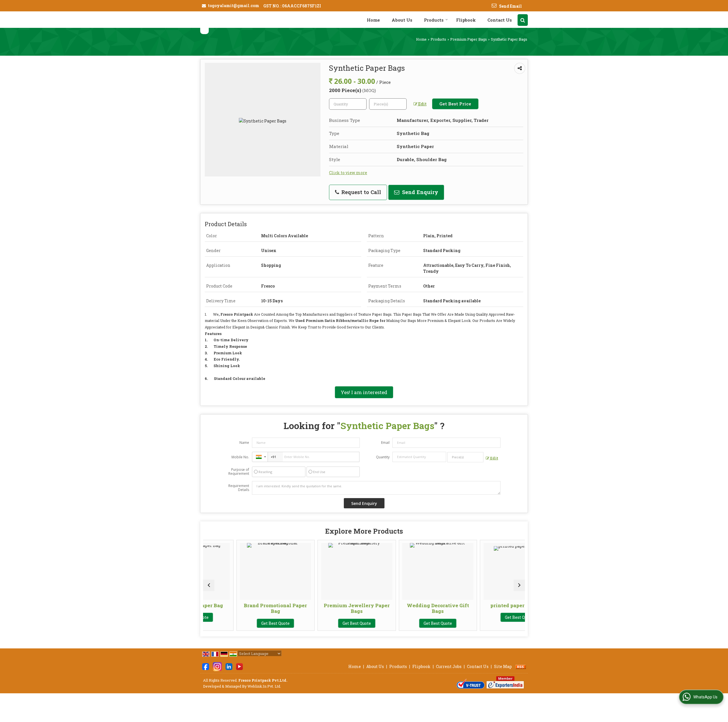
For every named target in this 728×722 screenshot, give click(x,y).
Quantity (383, 457)
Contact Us (499, 20)
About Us (402, 20)
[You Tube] (239, 666)
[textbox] (388, 104)
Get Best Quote (243, 623)
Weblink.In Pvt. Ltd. (264, 686)
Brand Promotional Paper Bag (243, 608)
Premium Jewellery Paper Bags (324, 608)
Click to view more (348, 172)
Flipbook (466, 20)
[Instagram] (217, 666)
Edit (422, 104)
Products (434, 20)
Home (373, 20)
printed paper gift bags (486, 605)
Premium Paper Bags (468, 39)
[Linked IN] (229, 666)
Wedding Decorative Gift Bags (405, 608)
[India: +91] (260, 457)
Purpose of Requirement (238, 472)
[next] (519, 585)
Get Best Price (455, 104)
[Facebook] (205, 666)
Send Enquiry (419, 192)
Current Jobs (449, 666)
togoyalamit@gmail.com (233, 5)
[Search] (523, 20)
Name (244, 442)
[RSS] (521, 666)
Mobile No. (240, 457)
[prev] (208, 585)
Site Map (503, 666)
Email (385, 442)
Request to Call (360, 192)
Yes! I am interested (364, 392)
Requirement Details (238, 488)
